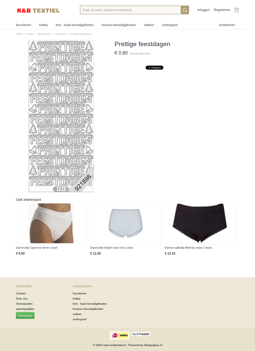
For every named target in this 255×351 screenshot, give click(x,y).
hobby (43, 25)
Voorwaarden (24, 303)
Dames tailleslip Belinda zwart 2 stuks (188, 247)
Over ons (21, 298)
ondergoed (170, 25)
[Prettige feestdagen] (61, 116)
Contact (21, 293)
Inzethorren (227, 25)
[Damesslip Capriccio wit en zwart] (51, 223)
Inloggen (203, 10)
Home (19, 34)
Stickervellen (44, 34)
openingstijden (25, 308)
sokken (149, 25)
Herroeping (25, 315)
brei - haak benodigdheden (75, 25)
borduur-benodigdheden (119, 25)
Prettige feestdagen (80, 34)
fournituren (23, 25)
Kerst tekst (60, 34)
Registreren (222, 10)
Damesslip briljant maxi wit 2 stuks (111, 247)
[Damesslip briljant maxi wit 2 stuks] (125, 223)
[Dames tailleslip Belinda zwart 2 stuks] (200, 223)
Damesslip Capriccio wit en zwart (36, 247)
